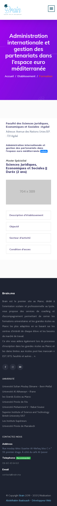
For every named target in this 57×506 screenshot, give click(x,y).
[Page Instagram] (13, 367)
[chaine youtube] (20, 367)
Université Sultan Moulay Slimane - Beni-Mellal (27, 386)
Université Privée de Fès (15, 401)
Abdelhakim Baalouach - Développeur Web (28, 500)
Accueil (9, 76)
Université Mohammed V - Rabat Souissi (23, 407)
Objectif (14, 226)
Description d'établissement (26, 215)
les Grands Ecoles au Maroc (16, 396)
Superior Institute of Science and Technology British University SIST (25, 414)
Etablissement (26, 76)
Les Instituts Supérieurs (14, 420)
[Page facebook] (5, 367)
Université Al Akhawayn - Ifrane (19, 391)
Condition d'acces (20, 249)
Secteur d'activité (20, 237)
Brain (21, 495)
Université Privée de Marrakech (18, 426)
